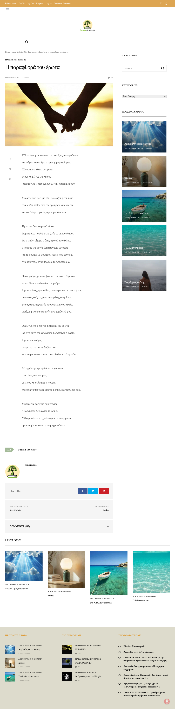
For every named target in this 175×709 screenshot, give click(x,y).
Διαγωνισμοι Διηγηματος (88, 646)
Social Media (15, 510)
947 (78, 667)
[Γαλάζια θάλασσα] (144, 240)
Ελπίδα (128, 178)
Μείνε (106, 510)
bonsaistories (12, 78)
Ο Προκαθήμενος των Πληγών (88, 676)
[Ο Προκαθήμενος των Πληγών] (67, 675)
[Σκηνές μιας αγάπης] (144, 275)
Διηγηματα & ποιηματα (17, 584)
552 (78, 680)
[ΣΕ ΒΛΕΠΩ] (67, 647)
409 (111, 78)
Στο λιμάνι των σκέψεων (137, 213)
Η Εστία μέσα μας (145, 652)
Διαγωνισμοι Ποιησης (15, 60)
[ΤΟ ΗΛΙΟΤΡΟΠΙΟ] (67, 661)
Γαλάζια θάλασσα (133, 247)
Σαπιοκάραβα (138, 646)
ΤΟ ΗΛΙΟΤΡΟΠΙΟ (83, 663)
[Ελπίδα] (144, 171)
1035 (79, 653)
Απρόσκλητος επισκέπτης (137, 143)
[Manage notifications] (167, 701)
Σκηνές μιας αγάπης (134, 282)
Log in (49, 3)
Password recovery (62, 3)
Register (39, 3)
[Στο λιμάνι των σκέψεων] (144, 206)
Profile (21, 3)
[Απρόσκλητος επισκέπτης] (144, 136)
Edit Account (11, 3)
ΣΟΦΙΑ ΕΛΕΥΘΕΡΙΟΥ (135, 692)
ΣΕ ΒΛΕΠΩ (80, 649)
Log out (30, 3)
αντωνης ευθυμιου (27, 450)
